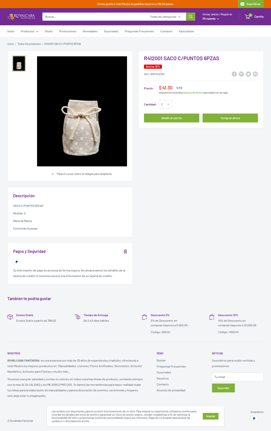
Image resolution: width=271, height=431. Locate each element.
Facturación (186, 31)
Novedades (90, 31)
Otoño (49, 31)
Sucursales (111, 31)
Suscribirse (253, 4)
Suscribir (223, 388)
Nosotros (163, 378)
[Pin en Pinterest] (241, 74)
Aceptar (210, 416)
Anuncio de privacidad (171, 390)
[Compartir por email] (255, 74)
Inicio (10, 31)
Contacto (166, 31)
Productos (27, 31)
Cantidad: (150, 104)
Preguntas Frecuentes (139, 31)
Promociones (67, 31)
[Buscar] (190, 17)
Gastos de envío (192, 92)
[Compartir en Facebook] (234, 74)
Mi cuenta (209, 18)
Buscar (161, 360)
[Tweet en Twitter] (248, 74)
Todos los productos (29, 43)
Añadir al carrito (171, 118)
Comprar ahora (230, 118)
